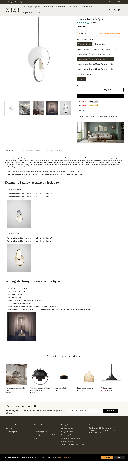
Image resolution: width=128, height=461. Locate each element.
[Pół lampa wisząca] (111, 374)
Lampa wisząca (27, 7)
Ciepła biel (81, 79)
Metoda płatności (67, 441)
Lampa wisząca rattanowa (85, 388)
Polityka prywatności (68, 428)
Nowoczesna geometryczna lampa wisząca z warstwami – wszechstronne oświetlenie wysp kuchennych (40, 389)
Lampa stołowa (48, 7)
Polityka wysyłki (66, 435)
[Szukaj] (110, 10)
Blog (35, 438)
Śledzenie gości (11, 432)
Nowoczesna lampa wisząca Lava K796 (16, 389)
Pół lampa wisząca (106, 388)
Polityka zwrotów (67, 432)
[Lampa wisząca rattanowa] (87, 374)
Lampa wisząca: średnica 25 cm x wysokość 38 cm (95, 54)
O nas (36, 428)
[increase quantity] (87, 90)
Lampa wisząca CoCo (60, 388)
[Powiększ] (68, 21)
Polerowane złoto (99, 44)
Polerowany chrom (84, 44)
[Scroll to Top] (124, 451)
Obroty (38, 13)
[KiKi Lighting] (12, 10)
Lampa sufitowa (73, 7)
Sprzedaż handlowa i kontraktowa (72, 444)
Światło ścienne (60, 7)
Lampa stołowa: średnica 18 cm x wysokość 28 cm (95, 69)
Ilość (78, 85)
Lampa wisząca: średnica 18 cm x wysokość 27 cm (95, 59)
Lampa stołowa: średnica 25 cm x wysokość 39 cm (95, 64)
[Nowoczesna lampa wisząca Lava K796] (16, 374)
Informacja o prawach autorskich (44, 435)
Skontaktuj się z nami (41, 432)
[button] (119, 10)
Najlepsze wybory (28, 13)
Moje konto (9, 428)
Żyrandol (37, 7)
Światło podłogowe (87, 7)
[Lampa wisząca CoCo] (64, 374)
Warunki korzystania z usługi (70, 438)
